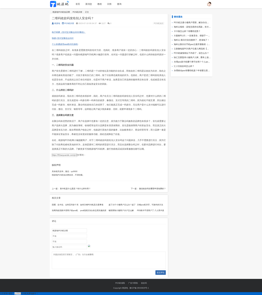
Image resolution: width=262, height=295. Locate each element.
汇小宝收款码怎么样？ (184, 66)
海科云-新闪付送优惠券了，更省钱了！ (191, 40)
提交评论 (160, 272)
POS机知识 (158, 23)
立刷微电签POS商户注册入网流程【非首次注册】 (196, 48)
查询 (119, 4)
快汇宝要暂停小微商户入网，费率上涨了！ (193, 57)
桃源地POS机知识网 (61, 12)
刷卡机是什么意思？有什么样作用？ (75, 188)
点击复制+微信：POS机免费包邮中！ (19, 293)
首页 (78, 4)
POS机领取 (120, 283)
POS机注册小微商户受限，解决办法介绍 (192, 22)
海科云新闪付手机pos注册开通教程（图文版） (195, 44)
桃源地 (57, 23)
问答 (109, 4)
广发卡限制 (133, 283)
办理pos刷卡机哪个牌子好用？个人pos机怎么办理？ (197, 62)
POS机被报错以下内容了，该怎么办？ (191, 53)
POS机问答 (77, 12)
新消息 (88, 4)
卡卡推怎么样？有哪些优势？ (187, 31)
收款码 (144, 283)
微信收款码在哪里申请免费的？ (152, 188)
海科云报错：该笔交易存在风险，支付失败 (193, 27)
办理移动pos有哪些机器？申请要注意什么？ (194, 70)
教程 (99, 4)
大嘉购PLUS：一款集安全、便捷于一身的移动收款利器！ (200, 35)
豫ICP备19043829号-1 (139, 288)
